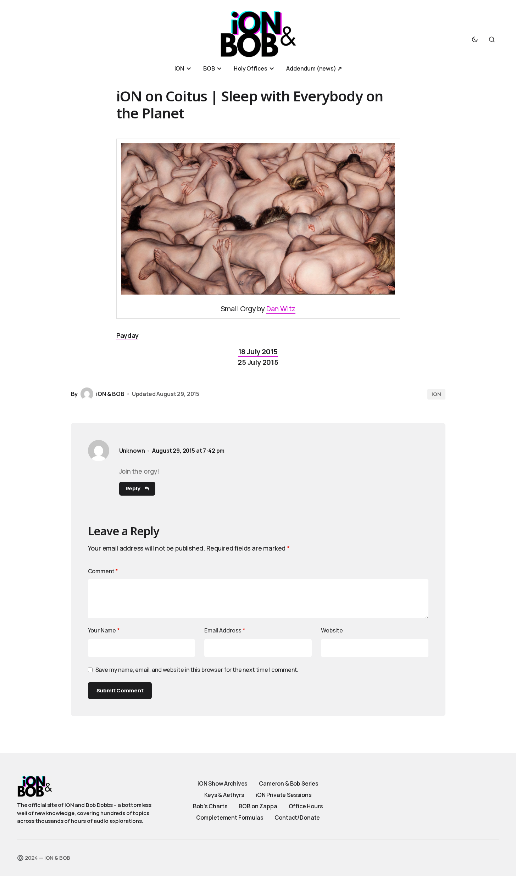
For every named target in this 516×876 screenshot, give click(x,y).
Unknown (132, 450)
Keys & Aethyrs (224, 795)
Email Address (224, 630)
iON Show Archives (223, 783)
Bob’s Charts (210, 806)
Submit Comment (120, 690)
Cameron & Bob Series (288, 783)
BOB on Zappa (258, 806)
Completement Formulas (229, 817)
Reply (133, 488)
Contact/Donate (297, 817)
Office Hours (306, 806)
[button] (475, 39)
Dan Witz (280, 308)
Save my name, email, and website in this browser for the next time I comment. (197, 670)
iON (436, 394)
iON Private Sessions (284, 795)
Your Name (104, 630)
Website (332, 630)
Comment (103, 571)
